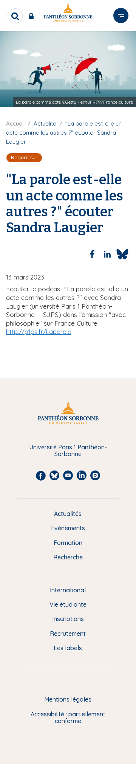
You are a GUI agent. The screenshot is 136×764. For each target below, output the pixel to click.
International (68, 590)
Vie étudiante (68, 604)
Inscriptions (68, 618)
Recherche (68, 557)
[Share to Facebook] (92, 254)
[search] (15, 15)
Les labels (68, 647)
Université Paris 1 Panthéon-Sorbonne (68, 451)
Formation (68, 542)
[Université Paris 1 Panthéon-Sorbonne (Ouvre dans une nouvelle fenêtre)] (68, 14)
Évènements (68, 528)
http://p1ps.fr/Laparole (38, 331)
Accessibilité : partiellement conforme (68, 718)
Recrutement (68, 633)
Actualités (68, 513)
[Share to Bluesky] (122, 254)
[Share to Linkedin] (107, 254)
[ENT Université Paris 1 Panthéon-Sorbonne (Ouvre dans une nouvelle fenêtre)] (33, 16)
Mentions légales (67, 699)
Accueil (15, 123)
